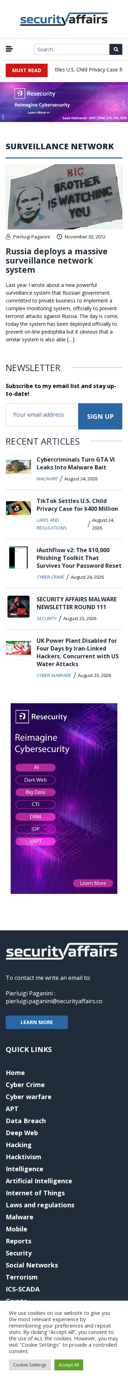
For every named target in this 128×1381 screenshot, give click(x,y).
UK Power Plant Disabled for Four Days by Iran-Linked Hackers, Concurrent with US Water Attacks (78, 652)
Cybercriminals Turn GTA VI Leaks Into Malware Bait (76, 463)
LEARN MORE (37, 1022)
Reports (18, 1241)
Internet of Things (35, 1193)
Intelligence (24, 1169)
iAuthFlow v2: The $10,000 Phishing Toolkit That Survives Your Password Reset (79, 558)
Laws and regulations (52, 524)
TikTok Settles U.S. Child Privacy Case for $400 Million (77, 505)
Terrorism (22, 1277)
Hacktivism (23, 1156)
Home (15, 1072)
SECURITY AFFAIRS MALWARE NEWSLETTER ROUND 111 (77, 603)
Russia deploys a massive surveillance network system (57, 260)
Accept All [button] (69, 1365)
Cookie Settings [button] (30, 1365)
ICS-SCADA (22, 1289)
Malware (47, 478)
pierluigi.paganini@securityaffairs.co (54, 1001)
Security (47, 618)
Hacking (19, 1144)
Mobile (16, 1229)
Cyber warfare (54, 675)
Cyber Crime (50, 577)
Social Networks (32, 1265)
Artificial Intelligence (39, 1181)
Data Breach (26, 1120)
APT (12, 1108)
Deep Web (22, 1132)
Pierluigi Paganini (31, 236)
